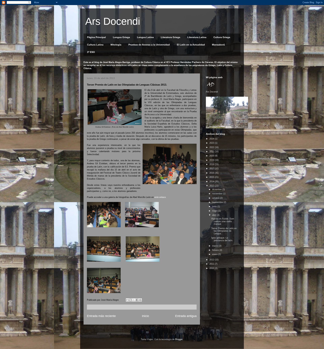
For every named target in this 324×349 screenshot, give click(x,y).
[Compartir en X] (134, 300)
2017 (212, 168)
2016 (212, 173)
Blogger (178, 339)
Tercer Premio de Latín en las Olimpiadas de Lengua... (224, 231)
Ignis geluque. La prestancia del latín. (222, 239)
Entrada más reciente (101, 316)
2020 (212, 155)
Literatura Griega (170, 37)
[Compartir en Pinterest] (140, 300)
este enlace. (160, 197)
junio (214, 206)
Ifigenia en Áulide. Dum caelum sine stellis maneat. (222, 221)
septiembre (218, 202)
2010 (212, 268)
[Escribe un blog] (130, 300)
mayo (215, 211)
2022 (212, 147)
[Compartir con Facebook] (137, 300)
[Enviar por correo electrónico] (127, 300)
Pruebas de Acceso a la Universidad (149, 44)
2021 (212, 151)
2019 (212, 160)
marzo (215, 246)
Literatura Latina (196, 37)
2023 (212, 143)
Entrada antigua (186, 316)
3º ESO (91, 52)
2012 (212, 259)
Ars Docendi (112, 21)
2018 (212, 164)
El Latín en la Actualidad (191, 44)
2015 (212, 177)
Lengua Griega (121, 37)
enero (215, 254)
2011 (212, 264)
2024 (212, 138)
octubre (216, 198)
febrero (216, 250)
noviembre (217, 193)
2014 (212, 181)
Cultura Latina (95, 44)
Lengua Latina (145, 37)
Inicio (145, 316)
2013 (212, 185)
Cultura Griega (221, 37)
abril (214, 215)
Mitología (116, 44)
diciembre (217, 189)
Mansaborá (218, 44)
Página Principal (96, 37)
